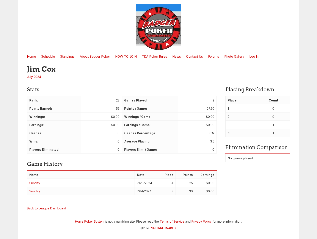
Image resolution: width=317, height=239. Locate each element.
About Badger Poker (95, 56)
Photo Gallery (234, 56)
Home (31, 56)
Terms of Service (172, 221)
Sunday (34, 183)
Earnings (207, 175)
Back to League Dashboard (46, 208)
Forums (213, 56)
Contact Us (194, 56)
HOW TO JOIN (126, 56)
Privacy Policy (201, 221)
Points (188, 175)
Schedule (48, 56)
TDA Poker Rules (154, 56)
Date (140, 175)
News (176, 56)
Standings (67, 56)
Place (169, 175)
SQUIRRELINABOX (164, 228)
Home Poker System (89, 221)
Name (34, 175)
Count (273, 100)
